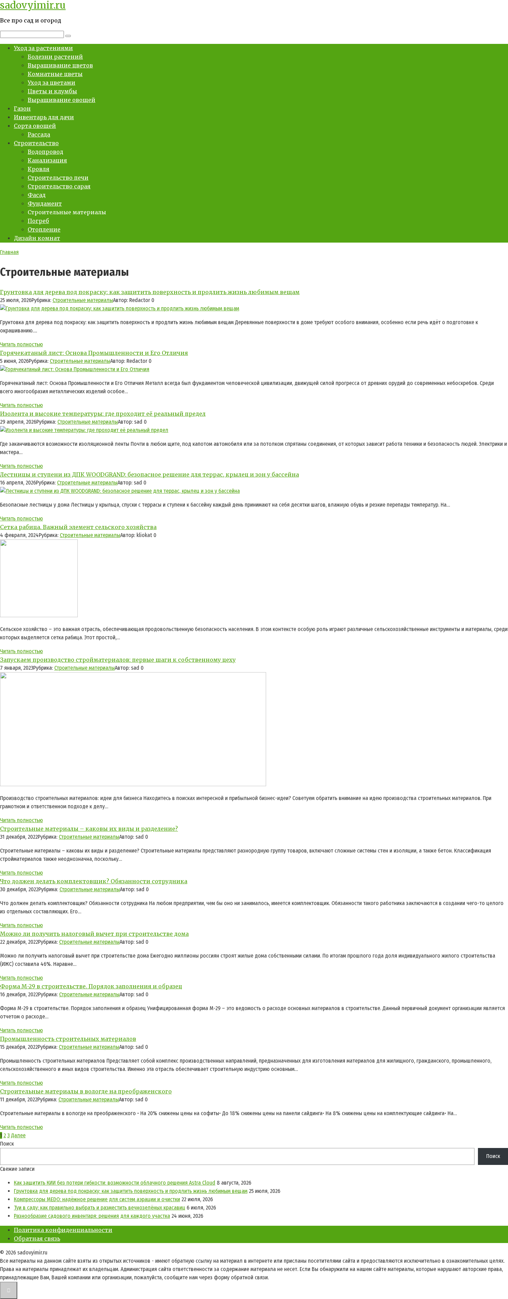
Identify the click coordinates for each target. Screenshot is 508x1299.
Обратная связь (37, 1238)
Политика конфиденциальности (63, 1229)
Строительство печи (58, 177)
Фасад (37, 194)
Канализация (47, 160)
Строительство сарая (59, 186)
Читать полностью (21, 344)
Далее (18, 1135)
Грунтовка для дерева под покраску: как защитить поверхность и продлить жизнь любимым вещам (130, 1191)
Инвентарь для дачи (44, 117)
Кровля (38, 169)
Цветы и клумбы (52, 91)
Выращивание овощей (61, 99)
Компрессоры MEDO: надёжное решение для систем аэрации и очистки (97, 1199)
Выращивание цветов (60, 65)
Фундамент (45, 203)
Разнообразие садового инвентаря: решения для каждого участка (92, 1216)
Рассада (39, 134)
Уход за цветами (51, 82)
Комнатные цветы (55, 73)
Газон (22, 108)
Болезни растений (55, 56)
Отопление (44, 229)
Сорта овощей (35, 125)
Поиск (7, 1143)
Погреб (38, 220)
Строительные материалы (83, 300)
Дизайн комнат (37, 238)
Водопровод (45, 151)
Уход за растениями (43, 48)
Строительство (36, 143)
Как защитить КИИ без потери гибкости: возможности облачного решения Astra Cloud (114, 1182)
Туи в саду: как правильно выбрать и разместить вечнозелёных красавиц (99, 1207)
